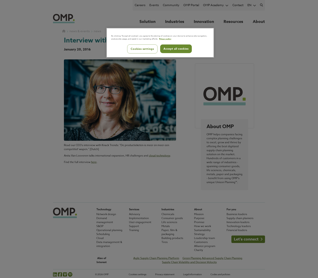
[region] (160, 43)
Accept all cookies (175, 49)
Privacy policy (165, 39)
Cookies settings (142, 49)
